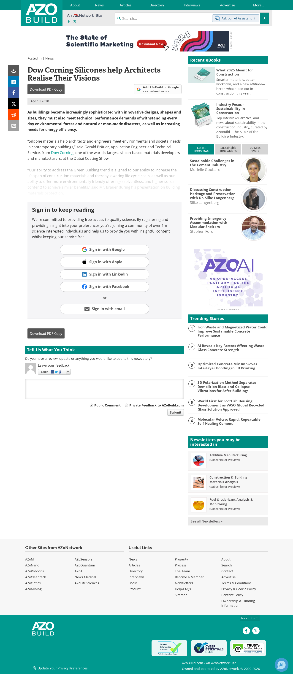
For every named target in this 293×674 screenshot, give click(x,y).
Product (135, 589)
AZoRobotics (34, 571)
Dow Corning (62, 152)
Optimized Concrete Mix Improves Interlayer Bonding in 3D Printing (227, 366)
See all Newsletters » (206, 521)
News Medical (85, 577)
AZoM (29, 559)
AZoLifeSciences (87, 583)
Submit (175, 412)
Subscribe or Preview (224, 460)
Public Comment (107, 405)
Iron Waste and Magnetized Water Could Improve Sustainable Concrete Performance (233, 331)
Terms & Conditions (236, 583)
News (49, 58)
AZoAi (79, 571)
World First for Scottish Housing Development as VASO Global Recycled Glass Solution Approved (231, 405)
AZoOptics (33, 583)
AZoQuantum (85, 565)
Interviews (136, 577)
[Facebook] (13, 92)
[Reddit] (13, 114)
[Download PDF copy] (13, 70)
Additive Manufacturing (228, 455)
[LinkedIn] (13, 81)
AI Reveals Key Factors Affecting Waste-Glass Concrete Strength (232, 348)
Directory (136, 571)
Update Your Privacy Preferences (62, 668)
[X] (13, 103)
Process (181, 565)
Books (133, 583)
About (226, 559)
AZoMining (33, 589)
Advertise (228, 577)
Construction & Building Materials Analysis (228, 479)
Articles (134, 565)
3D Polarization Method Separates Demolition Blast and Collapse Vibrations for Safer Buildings (227, 386)
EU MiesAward (255, 149)
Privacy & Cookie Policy (238, 589)
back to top (248, 618)
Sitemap (181, 595)
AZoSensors (83, 559)
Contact (227, 571)
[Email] (13, 125)
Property (181, 559)
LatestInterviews (201, 149)
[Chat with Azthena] (281, 665)
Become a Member (189, 577)
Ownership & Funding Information (238, 603)
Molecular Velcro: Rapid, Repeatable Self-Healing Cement (229, 421)
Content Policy (232, 595)
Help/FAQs (183, 589)
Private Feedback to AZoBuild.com (156, 405)
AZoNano (32, 565)
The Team (182, 571)
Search (226, 565)
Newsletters (184, 583)
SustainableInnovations (228, 149)
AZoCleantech (35, 577)
